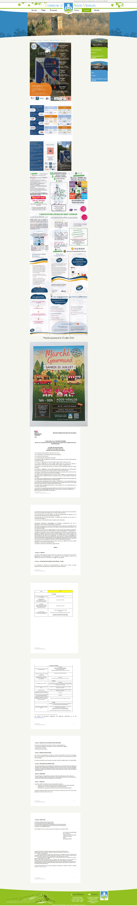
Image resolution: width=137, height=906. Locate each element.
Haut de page (104, 891)
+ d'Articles (93, 57)
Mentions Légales (74, 904)
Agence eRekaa (62, 904)
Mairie (43, 10)
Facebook (92, 902)
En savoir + (93, 54)
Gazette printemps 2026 (97, 73)
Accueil (34, 10)
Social (76, 10)
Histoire (96, 10)
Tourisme (86, 10)
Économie (53, 10)
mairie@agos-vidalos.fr (93, 901)
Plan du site (82, 904)
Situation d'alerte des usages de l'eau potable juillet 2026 (99, 50)
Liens (68, 904)
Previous (26, 25)
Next (111, 25)
